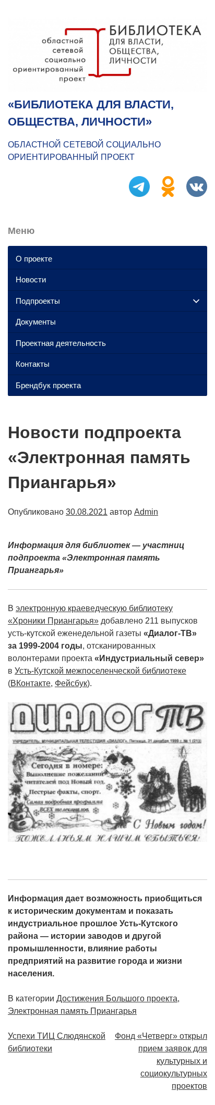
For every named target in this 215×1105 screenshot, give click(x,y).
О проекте (34, 258)
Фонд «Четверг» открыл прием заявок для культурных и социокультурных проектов (161, 1061)
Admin (146, 511)
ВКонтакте (30, 683)
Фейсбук (71, 683)
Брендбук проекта (48, 385)
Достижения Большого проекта (116, 998)
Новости (31, 279)
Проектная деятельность (61, 343)
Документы (36, 321)
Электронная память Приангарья (72, 1011)
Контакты (33, 363)
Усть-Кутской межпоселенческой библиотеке (100, 670)
